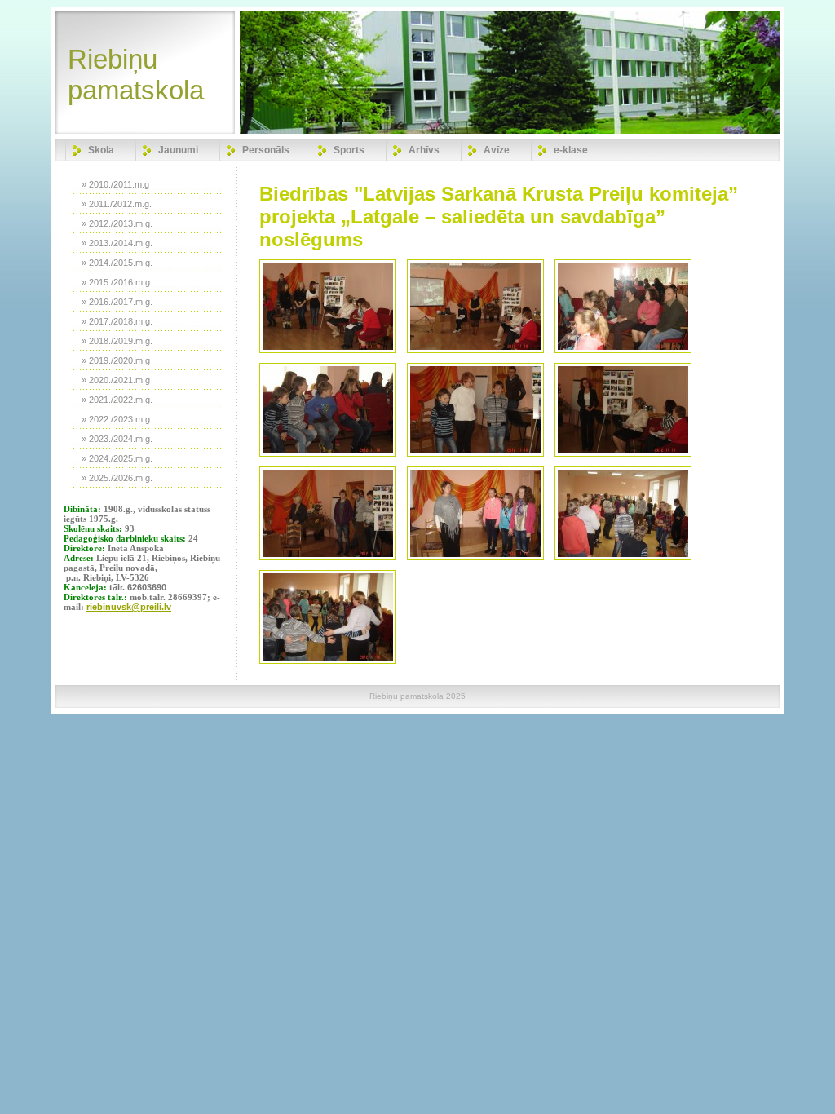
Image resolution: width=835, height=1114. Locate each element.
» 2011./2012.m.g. (117, 204)
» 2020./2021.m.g (116, 380)
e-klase (571, 150)
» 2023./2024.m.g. (117, 439)
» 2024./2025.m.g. (117, 458)
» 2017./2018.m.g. (117, 321)
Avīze (497, 150)
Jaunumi (178, 150)
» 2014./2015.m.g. (117, 262)
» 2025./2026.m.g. (117, 478)
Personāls (265, 150)
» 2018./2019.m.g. (117, 341)
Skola (101, 150)
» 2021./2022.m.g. (117, 399)
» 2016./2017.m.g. (117, 302)
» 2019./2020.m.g (116, 360)
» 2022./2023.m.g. (117, 419)
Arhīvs (424, 150)
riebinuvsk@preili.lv (128, 607)
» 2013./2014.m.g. (117, 243)
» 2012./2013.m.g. (117, 223)
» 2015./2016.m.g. (117, 282)
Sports (349, 150)
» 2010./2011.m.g (115, 184)
